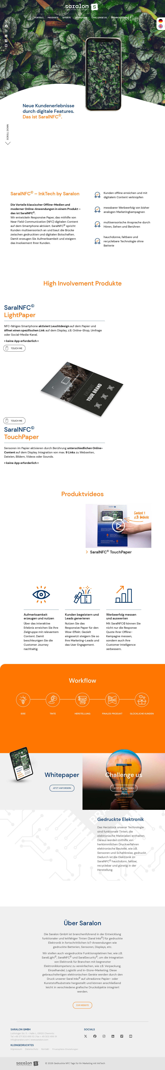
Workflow (81, 17)
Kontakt (45, 1049)
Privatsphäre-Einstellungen (65, 1049)
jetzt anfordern (62, 788)
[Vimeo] (6, 41)
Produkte (53, 17)
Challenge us (99, 17)
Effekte (67, 17)
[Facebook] (6, 26)
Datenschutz (31, 1049)
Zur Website (82, 1005)
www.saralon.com (39, 1039)
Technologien (119, 17)
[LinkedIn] (6, 36)
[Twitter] (6, 21)
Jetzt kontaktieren (124, 788)
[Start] (82, 7)
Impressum (16, 1049)
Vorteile (39, 17)
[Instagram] (6, 31)
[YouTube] (6, 46)
